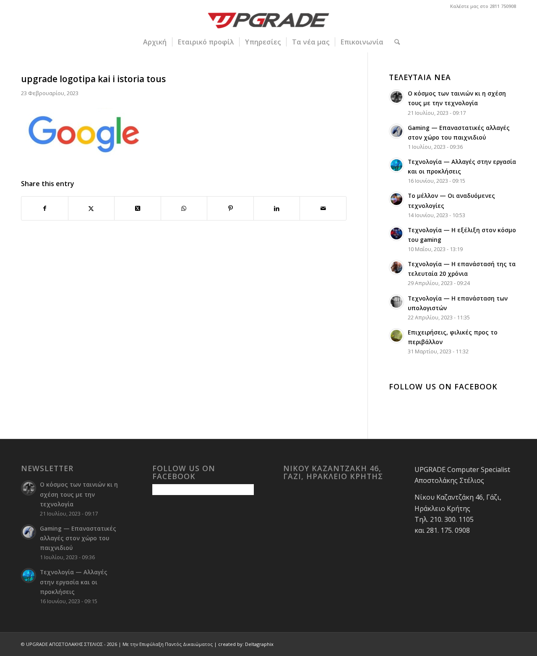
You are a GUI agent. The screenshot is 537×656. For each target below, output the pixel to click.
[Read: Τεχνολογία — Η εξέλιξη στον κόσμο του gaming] (396, 233)
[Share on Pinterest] (230, 208)
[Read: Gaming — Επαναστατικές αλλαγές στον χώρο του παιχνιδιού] (396, 131)
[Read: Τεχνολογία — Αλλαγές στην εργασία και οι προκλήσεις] (396, 165)
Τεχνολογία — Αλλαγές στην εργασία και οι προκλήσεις (73, 581)
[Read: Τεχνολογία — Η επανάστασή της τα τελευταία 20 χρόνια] (396, 267)
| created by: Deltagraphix (244, 644)
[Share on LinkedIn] (277, 208)
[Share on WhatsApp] (184, 208)
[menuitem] (155, 41)
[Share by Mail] (323, 208)
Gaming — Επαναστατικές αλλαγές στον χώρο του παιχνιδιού (78, 538)
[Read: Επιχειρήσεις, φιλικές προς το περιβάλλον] (396, 335)
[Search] (394, 41)
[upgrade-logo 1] (268, 22)
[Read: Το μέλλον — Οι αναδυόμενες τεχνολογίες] (396, 199)
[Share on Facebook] (44, 208)
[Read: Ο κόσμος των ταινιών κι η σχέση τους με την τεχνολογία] (396, 96)
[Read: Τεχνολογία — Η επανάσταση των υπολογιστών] (396, 301)
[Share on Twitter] (91, 208)
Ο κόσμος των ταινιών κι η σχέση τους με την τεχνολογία (79, 494)
